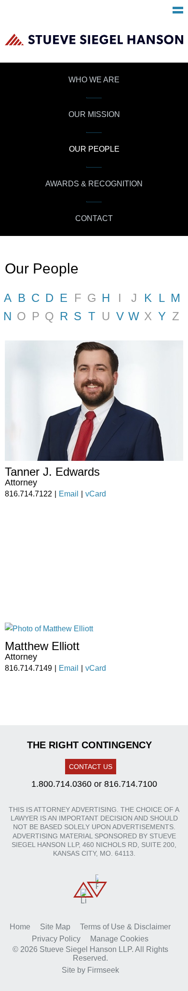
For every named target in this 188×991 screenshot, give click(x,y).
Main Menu (178, 10)
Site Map (55, 927)
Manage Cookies (119, 939)
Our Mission (94, 114)
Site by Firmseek (90, 970)
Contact (94, 218)
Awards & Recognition (94, 184)
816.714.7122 (28, 494)
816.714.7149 (28, 668)
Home (20, 927)
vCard (95, 494)
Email (69, 494)
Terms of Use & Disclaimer (125, 927)
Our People (94, 149)
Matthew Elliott (42, 645)
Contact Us (90, 766)
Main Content (58, 12)
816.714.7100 (130, 784)
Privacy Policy (56, 939)
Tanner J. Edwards (52, 471)
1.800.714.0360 (61, 784)
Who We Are (94, 80)
